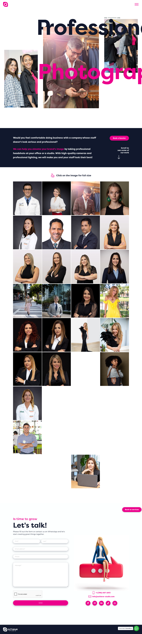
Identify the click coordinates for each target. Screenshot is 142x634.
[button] (136, 4)
